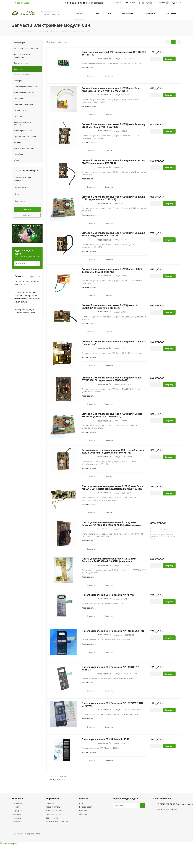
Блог (81, 803)
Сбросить (27, 215)
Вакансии (16, 814)
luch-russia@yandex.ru (167, 809)
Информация (53, 798)
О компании (17, 803)
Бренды (83, 810)
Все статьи (35, 276)
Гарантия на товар (54, 814)
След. (61, 776)
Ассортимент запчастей (57, 821)
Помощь (50, 803)
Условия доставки (54, 810)
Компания (17, 798)
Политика (16, 821)
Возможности (52, 817)
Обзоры (83, 814)
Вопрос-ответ (85, 806)
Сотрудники (17, 810)
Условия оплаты (53, 806)
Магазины (16, 817)
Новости (16, 806)
